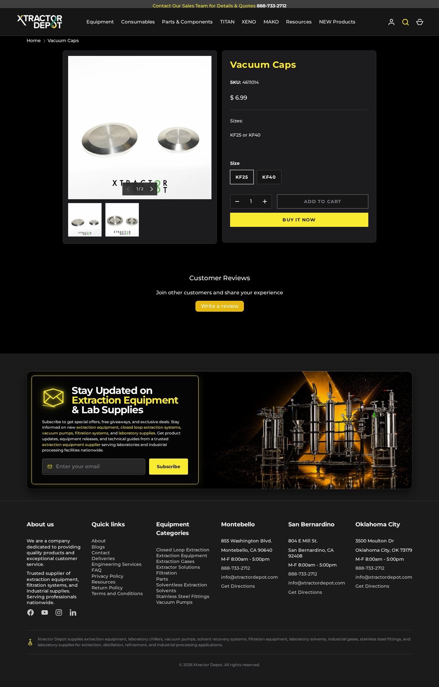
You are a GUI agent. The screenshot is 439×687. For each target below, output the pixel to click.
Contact (101, 553)
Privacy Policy (107, 576)
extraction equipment (97, 427)
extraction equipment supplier (71, 444)
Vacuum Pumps (174, 602)
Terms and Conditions (117, 593)
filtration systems (91, 433)
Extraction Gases (175, 561)
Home (34, 40)
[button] (420, 22)
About (99, 541)
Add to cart (322, 201)
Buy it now (299, 220)
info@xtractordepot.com (249, 577)
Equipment (100, 22)
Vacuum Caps (63, 40)
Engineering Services (116, 564)
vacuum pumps (57, 433)
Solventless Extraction (181, 585)
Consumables (138, 22)
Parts (162, 579)
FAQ (97, 570)
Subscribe (168, 466)
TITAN (227, 22)
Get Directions (238, 586)
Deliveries (103, 558)
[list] (139, 127)
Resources (299, 22)
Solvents (166, 590)
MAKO (271, 22)
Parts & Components (187, 22)
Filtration (166, 573)
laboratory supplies (137, 433)
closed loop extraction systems (150, 427)
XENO (249, 22)
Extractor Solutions (178, 567)
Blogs (98, 547)
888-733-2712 (271, 6)
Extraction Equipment (181, 555)
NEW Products (337, 22)
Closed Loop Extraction (183, 550)
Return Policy (107, 588)
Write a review (219, 306)
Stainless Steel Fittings (182, 596)
